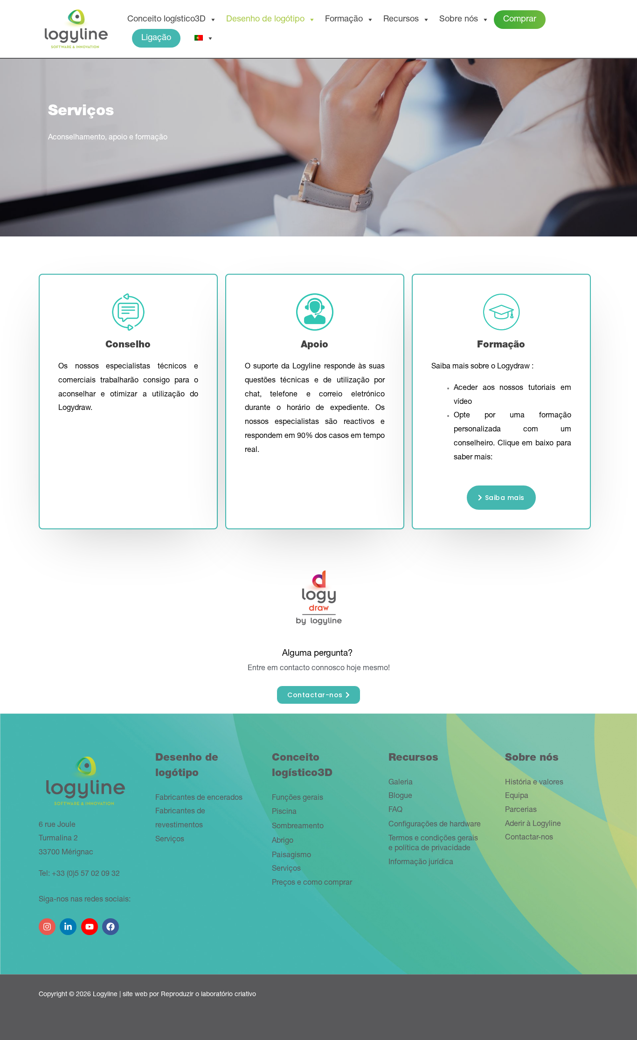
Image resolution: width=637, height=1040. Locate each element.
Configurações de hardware (434, 825)
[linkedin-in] (69, 923)
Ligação (156, 38)
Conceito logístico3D (166, 19)
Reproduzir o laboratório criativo (208, 994)
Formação (344, 19)
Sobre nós (458, 19)
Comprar (519, 19)
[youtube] (90, 923)
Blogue (400, 796)
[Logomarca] (76, 29)
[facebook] (111, 923)
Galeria (400, 783)
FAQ (395, 810)
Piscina (284, 812)
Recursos (401, 19)
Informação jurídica (420, 863)
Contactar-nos (529, 838)
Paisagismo (291, 856)
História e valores (534, 783)
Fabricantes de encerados (198, 798)
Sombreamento (298, 827)
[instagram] (48, 923)
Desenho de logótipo (265, 19)
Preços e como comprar (312, 883)
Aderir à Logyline (533, 824)
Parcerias (521, 810)
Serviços (169, 840)
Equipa (516, 796)
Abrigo (282, 841)
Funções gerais (297, 798)
